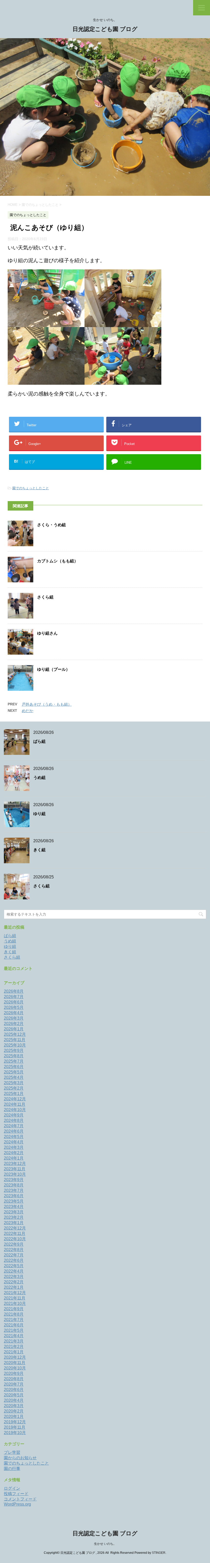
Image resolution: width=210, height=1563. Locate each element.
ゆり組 (39, 813)
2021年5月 (14, 1330)
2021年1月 (14, 1352)
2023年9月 (14, 1180)
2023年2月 (14, 1217)
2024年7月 (14, 1126)
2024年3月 (14, 1147)
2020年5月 (14, 1395)
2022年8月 (14, 1249)
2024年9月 (14, 1115)
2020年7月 (14, 1384)
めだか (27, 710)
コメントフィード (20, 1499)
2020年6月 (14, 1389)
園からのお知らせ (20, 1458)
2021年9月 (14, 1309)
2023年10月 (15, 1174)
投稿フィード (16, 1493)
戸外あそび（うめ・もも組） (47, 704)
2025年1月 (14, 1093)
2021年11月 (14, 1298)
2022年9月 (14, 1244)
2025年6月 (14, 1066)
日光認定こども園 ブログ (105, 29)
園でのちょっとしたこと (30, 488)
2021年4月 (14, 1336)
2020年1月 (14, 1416)
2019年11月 (14, 1427)
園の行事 (12, 1468)
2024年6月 (14, 1131)
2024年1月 (14, 1158)
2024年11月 (14, 1104)
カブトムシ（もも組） (57, 561)
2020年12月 (15, 1357)
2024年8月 (14, 1120)
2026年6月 (14, 1002)
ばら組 (39, 741)
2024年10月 (15, 1110)
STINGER (158, 1553)
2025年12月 (15, 1034)
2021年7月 (14, 1319)
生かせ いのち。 (105, 1544)
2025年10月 (15, 1045)
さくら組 (45, 597)
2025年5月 (14, 1072)
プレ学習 (12, 1452)
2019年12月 (15, 1422)
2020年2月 (14, 1411)
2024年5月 (14, 1136)
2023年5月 (14, 1201)
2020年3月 (14, 1406)
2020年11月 (14, 1363)
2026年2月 (14, 1023)
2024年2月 (14, 1153)
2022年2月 (14, 1282)
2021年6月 (14, 1325)
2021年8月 (14, 1314)
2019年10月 (15, 1432)
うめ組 (39, 777)
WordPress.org (17, 1504)
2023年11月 (14, 1169)
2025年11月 (14, 1040)
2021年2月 (14, 1346)
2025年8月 (14, 1056)
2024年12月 (15, 1099)
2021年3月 (14, 1341)
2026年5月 (14, 1007)
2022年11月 (14, 1233)
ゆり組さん (47, 633)
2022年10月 (15, 1239)
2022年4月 (14, 1271)
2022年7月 (14, 1255)
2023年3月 (14, 1212)
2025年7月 (14, 1061)
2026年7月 (14, 996)
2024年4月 (14, 1142)
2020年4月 (14, 1400)
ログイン (12, 1488)
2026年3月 (14, 1018)
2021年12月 (15, 1293)
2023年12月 (15, 1163)
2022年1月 (14, 1287)
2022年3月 (14, 1276)
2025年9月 (14, 1050)
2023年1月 (14, 1223)
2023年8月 (14, 1185)
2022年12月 (15, 1228)
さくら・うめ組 (51, 525)
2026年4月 (14, 1013)
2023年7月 (14, 1190)
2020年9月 (14, 1373)
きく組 (39, 850)
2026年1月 (14, 1029)
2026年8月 (14, 991)
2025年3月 (14, 1083)
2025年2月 (14, 1088)
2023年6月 (14, 1196)
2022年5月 (14, 1266)
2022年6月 (14, 1260)
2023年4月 (14, 1206)
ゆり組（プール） (53, 669)
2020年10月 (15, 1368)
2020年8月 (14, 1379)
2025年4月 (14, 1077)
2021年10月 (15, 1303)
